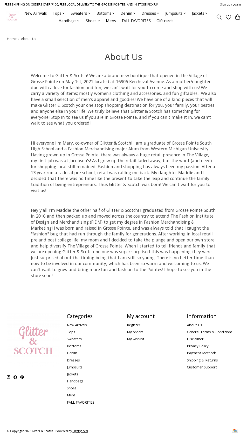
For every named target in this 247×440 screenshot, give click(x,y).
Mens (111, 20)
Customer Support (202, 367)
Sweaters (74, 338)
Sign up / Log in (230, 4)
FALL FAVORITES (136, 20)
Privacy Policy (197, 345)
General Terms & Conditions (210, 331)
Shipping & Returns (202, 360)
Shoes (71, 388)
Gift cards (165, 20)
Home (12, 38)
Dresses (73, 360)
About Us (194, 324)
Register (133, 324)
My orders (135, 331)
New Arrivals (35, 13)
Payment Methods (202, 352)
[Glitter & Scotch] (12, 17)
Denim (72, 352)
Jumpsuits (74, 367)
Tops (71, 331)
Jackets (72, 374)
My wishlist (135, 338)
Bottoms (74, 345)
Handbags (75, 381)
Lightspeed (80, 431)
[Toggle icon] (218, 17)
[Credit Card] (235, 431)
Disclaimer (195, 338)
